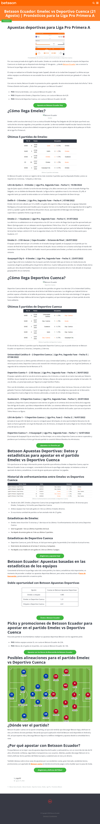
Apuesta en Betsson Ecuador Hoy (50, 105)
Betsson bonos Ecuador (15, 787)
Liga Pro (48, 787)
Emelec (44, 787)
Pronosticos (6, 21)
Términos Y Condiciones (50, 816)
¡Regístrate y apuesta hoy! (50, 556)
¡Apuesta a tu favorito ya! (50, 445)
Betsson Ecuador (69, 64)
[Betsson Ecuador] (8, 2)
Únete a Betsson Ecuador (50, 618)
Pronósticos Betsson (57, 787)
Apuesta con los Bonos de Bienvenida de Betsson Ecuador (50, 652)
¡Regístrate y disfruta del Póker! (50, 770)
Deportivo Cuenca (36, 787)
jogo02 (18, 778)
